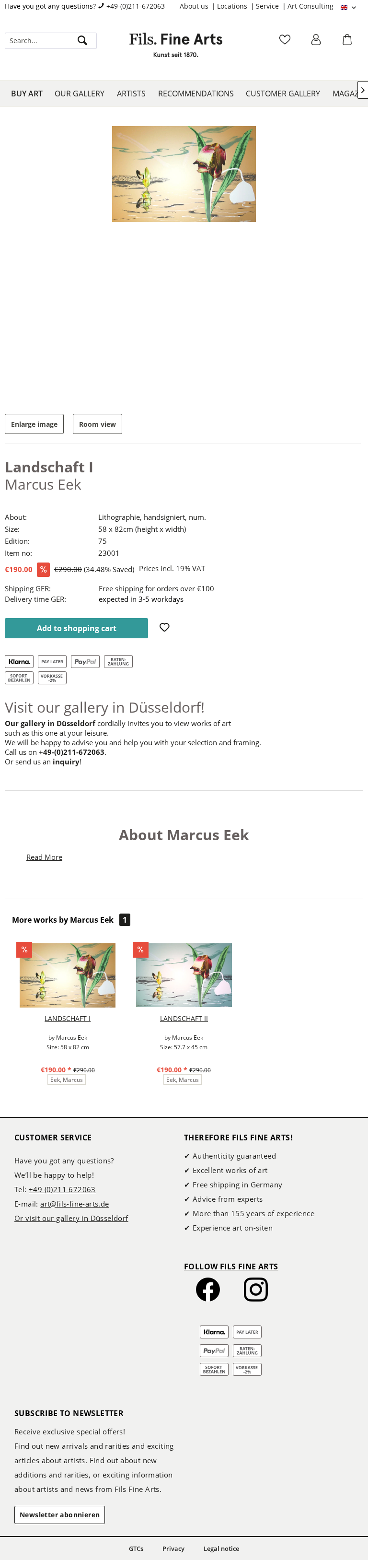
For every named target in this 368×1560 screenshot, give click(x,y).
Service (268, 6)
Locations (233, 6)
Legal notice (221, 1548)
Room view (97, 424)
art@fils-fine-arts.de (74, 1203)
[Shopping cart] (348, 42)
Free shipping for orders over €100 (156, 588)
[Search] (82, 41)
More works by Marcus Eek (69, 920)
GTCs (136, 1548)
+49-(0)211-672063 (135, 6)
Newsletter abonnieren (60, 1514)
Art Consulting (311, 6)
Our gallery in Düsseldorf (50, 723)
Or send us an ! (43, 761)
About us (195, 6)
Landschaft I (68, 1018)
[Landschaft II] (184, 975)
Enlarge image (34, 424)
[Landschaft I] (68, 975)
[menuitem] (198, 6)
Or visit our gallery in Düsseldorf (71, 1218)
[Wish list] (286, 42)
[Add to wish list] (166, 628)
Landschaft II (184, 1018)
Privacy (173, 1548)
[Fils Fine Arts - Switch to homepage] (175, 50)
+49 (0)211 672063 (62, 1189)
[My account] (317, 42)
